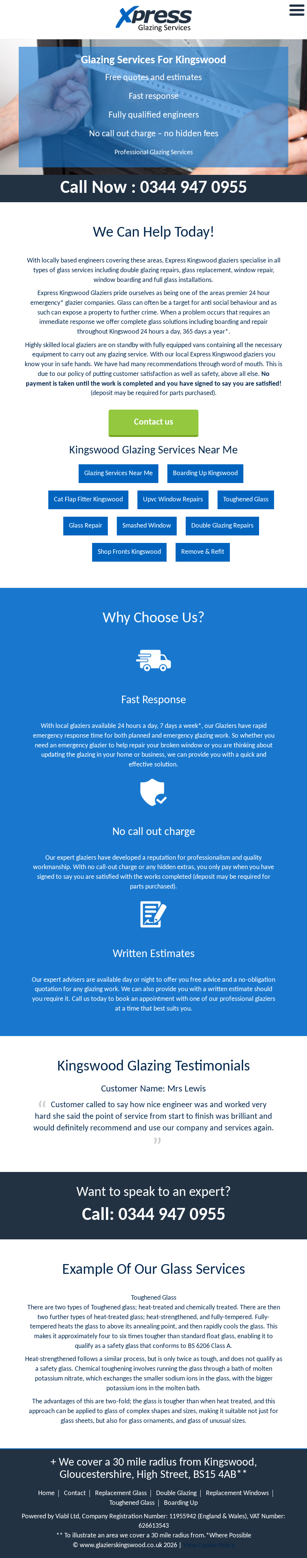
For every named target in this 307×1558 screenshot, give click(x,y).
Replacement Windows (237, 1493)
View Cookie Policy (209, 1545)
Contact (75, 1493)
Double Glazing (176, 1493)
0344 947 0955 (193, 188)
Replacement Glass (121, 1493)
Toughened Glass (132, 1503)
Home (46, 1493)
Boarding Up (181, 1503)
